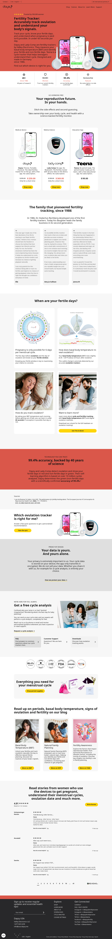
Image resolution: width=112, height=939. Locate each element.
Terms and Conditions (51, 937)
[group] (23, 803)
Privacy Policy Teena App (88, 937)
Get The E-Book (78, 431)
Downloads (58, 912)
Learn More (90, 7)
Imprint (96, 937)
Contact (78, 905)
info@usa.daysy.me (21, 926)
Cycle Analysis (59, 915)
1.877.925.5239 (19, 924)
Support (99, 7)
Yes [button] (48, 828)
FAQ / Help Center (81, 907)
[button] (38, 883)
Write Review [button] (91, 804)
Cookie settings (60, 917)
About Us (81, 7)
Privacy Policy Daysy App (75, 937)
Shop (68, 7)
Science (74, 7)
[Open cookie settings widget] (3, 935)
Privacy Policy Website (63, 937)
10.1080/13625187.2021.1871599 (29, 503)
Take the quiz (23, 530)
